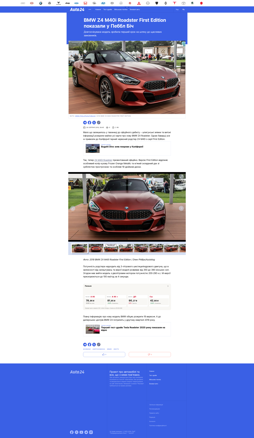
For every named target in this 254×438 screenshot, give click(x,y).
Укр (177, 9)
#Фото (116, 349)
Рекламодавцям (154, 409)
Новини (98, 9)
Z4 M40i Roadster (103, 160)
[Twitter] (76, 432)
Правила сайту (154, 413)
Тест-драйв (107, 9)
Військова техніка (120, 9)
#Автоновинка (99, 349)
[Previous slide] (72, 208)
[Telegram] (86, 432)
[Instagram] (91, 432)
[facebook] (89, 122)
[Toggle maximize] (181, 176)
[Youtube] (81, 432)
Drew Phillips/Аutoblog (85, 116)
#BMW (109, 349)
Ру (184, 9)
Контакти (152, 421)
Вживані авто (135, 9)
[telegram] (85, 122)
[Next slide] (181, 208)
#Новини (87, 349)
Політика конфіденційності (158, 425)
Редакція (152, 417)
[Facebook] (72, 432)
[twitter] (94, 122)
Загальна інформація (156, 405)
